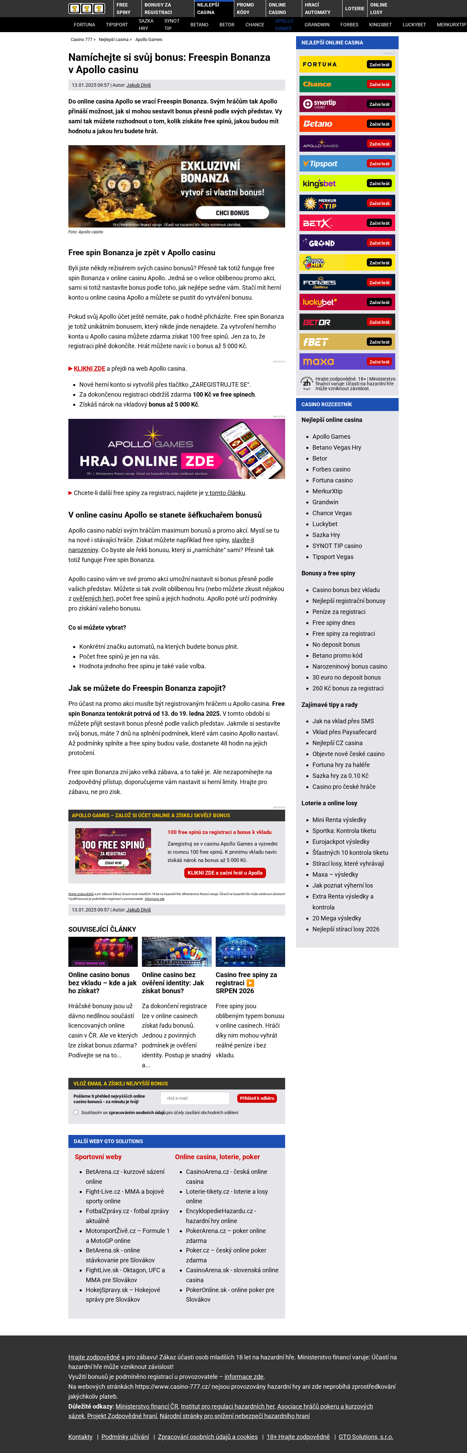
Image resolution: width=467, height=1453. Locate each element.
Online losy (378, 8)
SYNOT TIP (171, 24)
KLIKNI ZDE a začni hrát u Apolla (225, 873)
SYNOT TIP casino (337, 545)
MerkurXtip (327, 491)
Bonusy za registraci (158, 8)
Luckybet (324, 523)
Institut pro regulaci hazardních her (228, 1406)
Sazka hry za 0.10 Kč (340, 775)
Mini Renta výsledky (339, 819)
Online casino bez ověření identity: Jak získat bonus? (173, 983)
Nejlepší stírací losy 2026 (345, 929)
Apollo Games (284, 24)
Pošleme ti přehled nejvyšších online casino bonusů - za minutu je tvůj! (109, 1099)
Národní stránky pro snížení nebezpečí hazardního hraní (235, 1416)
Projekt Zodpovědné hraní (122, 1416)
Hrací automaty (318, 8)
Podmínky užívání (125, 1436)
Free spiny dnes (333, 622)
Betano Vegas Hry (336, 447)
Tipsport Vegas (332, 556)
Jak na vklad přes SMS (343, 721)
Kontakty (80, 1436)
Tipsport (117, 24)
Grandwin (317, 24)
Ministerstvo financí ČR (147, 1406)
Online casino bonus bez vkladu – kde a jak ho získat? (102, 983)
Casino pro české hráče (344, 786)
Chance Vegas (332, 513)
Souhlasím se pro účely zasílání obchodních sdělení (159, 1112)
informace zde (154, 899)
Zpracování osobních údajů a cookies (208, 1436)
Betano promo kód (337, 655)
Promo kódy (245, 8)
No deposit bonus (336, 644)
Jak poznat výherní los (342, 885)
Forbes (349, 24)
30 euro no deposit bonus (346, 677)
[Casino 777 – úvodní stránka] (86, 8)
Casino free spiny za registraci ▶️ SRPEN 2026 (246, 983)
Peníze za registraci (338, 611)
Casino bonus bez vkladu (346, 589)
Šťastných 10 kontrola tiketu (350, 852)
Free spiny (124, 8)
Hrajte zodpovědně (81, 894)
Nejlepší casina (208, 8)
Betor (227, 24)
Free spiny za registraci (343, 633)
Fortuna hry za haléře (341, 764)
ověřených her (92, 598)
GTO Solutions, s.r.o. (366, 1436)
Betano (199, 24)
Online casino (277, 8)
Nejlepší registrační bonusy (349, 600)
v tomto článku (225, 492)
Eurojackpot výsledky (341, 841)
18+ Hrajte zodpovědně (298, 1436)
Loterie (354, 8)
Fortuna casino (332, 480)
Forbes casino (331, 469)
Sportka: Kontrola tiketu (344, 830)
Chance (254, 24)
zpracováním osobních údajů (137, 1112)
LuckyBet (414, 24)
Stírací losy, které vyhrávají (348, 863)
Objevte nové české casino (348, 753)
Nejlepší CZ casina (337, 742)
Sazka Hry (146, 24)
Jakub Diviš (138, 85)
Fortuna (84, 24)
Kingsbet (380, 24)
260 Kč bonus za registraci (348, 688)
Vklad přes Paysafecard (344, 732)
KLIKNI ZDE (89, 368)
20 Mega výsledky (336, 918)
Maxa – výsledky (335, 874)
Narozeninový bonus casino (349, 666)
